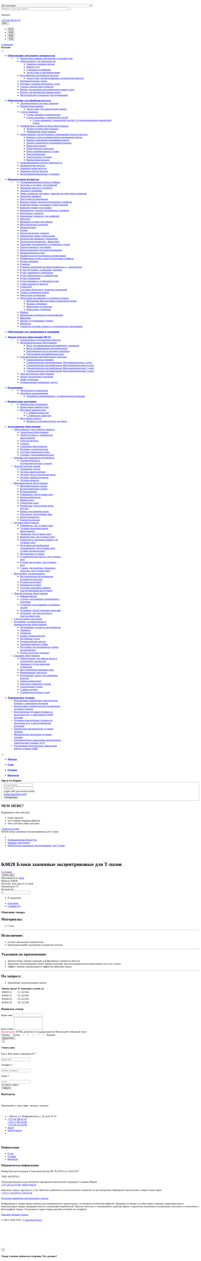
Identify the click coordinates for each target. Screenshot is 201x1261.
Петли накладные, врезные (34, 233)
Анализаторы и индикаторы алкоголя (40, 339)
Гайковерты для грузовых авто (36, 494)
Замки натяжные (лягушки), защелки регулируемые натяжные (53, 193)
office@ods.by (15, 1130)
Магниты (25, 219)
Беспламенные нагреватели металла (39, 75)
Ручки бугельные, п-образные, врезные (41, 269)
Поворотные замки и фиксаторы (37, 236)
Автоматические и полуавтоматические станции (36, 462)
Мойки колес (27, 500)
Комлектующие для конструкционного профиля (46, 202)
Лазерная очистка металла (34, 171)
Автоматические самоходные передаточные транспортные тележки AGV (37, 741)
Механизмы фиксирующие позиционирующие (51, 301)
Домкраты (25, 633)
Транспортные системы (39, 157)
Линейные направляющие (34, 393)
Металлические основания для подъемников (44, 95)
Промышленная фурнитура (22, 839)
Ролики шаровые (29, 261)
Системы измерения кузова (34, 452)
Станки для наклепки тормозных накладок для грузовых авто (38, 569)
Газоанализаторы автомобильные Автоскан (43, 356)
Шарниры (25, 318)
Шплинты (25, 323)
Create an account (10, 828)
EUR (11, 32)
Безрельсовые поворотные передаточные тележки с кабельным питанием (36, 702)
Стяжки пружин (29, 689)
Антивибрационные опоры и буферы (40, 182)
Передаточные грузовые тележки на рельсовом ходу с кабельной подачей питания (33, 714)
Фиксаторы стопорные (38, 309)
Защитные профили (30, 196)
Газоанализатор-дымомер (40, 359)
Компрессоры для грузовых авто (37, 536)
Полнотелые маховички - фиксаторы (40, 241)
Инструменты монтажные (34, 199)
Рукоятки (25, 264)
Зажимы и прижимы (31, 190)
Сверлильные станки (31, 686)
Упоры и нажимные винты (34, 292)
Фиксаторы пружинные (33, 295)
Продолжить (8, 1038)
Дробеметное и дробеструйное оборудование (44, 126)
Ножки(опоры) (28, 227)
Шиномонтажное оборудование (31, 483)
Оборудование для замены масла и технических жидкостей (38, 660)
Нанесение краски (36, 145)
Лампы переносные (30, 681)
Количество (7, 889)
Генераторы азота (29, 503)
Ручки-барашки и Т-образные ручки (39, 281)
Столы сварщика (29, 111)
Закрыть (6, 1088)
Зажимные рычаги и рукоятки (36, 187)
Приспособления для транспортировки (41, 250)
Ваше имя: (6, 1015)
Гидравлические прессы (33, 641)
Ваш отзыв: (7, 1029)
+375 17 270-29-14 (11, 1193)
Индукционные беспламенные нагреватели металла (36, 578)
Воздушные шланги (30, 418)
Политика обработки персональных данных (25, 1198)
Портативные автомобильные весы (45, 354)
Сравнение (7, 44)
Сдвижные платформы (38, 69)
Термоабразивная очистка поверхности (41, 162)
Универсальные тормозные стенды (38, 382)
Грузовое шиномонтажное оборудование (34, 529)
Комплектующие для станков (35, 207)
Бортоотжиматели (29, 517)
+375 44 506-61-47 (11, 20)
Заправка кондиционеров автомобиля (34, 457)
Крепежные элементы (32, 213)
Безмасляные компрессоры (34, 407)
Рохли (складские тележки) (34, 652)
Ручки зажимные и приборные (36, 272)
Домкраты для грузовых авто (35, 534)
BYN (11, 29)
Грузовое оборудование (26, 522)
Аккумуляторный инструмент (36, 590)
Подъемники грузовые (32, 553)
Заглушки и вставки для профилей (38, 185)
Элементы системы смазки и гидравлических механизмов (51, 326)
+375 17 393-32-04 (17, 1122)
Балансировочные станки (33, 488)
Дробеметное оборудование (41, 131)
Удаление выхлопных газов (35, 692)
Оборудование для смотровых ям (38, 61)
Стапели (24, 443)
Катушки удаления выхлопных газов (40, 83)
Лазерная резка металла (32, 165)
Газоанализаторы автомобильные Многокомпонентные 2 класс (60, 371)
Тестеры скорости (29, 480)
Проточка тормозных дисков (35, 683)
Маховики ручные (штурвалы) (36, 221)
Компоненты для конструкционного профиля (44, 210)
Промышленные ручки (32, 252)
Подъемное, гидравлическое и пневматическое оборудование (30, 623)
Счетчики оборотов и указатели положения (43, 289)
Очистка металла (29, 440)
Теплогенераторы (35, 154)
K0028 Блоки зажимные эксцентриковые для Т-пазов (36, 845)
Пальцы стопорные (36, 303)
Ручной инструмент (30, 582)
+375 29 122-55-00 (17, 1124)
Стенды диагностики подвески (37, 86)
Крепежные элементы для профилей (39, 216)
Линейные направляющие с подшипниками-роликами (55, 396)
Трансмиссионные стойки (34, 644)
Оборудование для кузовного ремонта (34, 429)
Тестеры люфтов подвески (34, 477)
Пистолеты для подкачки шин (36, 514)
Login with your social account (19, 791)
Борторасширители (30, 497)
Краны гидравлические (32, 635)
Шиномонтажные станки (33, 486)
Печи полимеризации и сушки (42, 151)
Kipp (21, 878)
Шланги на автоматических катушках (46, 421)
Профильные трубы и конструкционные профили (47, 258)
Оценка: (5, 1035)
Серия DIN (26, 286)
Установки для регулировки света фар (40, 610)
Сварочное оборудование (33, 446)
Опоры (24, 230)
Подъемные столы (30, 638)
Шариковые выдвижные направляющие (41, 315)
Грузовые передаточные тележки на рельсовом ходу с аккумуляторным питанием (33, 723)
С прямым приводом (37, 412)
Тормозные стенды (30, 469)
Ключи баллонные (30, 520)
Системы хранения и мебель (35, 587)
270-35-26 (27, 1193)
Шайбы (24, 312)
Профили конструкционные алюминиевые (43, 255)
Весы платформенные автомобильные (46, 348)
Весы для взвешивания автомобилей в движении (52, 345)
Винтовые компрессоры (33, 410)
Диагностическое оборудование (37, 373)
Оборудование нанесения (40, 148)
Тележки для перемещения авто (37, 454)
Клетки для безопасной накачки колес (40, 92)
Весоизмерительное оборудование (38, 342)
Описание (13, 903)
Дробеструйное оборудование (42, 128)
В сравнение (14, 898)
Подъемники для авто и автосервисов (40, 627)
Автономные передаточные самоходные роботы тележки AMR (35, 747)
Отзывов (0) (14, 906)
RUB (11, 36)
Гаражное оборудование (27, 655)
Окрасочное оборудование (34, 432)
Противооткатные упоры (33, 81)
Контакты (13, 1159)
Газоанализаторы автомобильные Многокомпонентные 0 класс (60, 365)
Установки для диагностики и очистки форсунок (36, 614)
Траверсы (25, 630)
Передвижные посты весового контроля (47, 351)
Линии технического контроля (36, 376)
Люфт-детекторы (29, 379)
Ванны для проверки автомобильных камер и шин (47, 89)
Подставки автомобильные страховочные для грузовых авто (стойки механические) (37, 548)
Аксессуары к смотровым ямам (43, 72)
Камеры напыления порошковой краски (47, 140)
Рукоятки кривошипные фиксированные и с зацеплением (51, 267)
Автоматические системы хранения (39, 103)
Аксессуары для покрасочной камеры (46, 109)
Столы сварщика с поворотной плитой (47, 117)
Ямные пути (33, 67)
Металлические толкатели (34, 224)
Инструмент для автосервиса (29, 573)
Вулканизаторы (28, 491)
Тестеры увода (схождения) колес (38, 474)
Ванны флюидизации (37, 159)
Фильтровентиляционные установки (40, 174)
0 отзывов (6, 872)
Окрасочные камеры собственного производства (46, 58)
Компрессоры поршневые (34, 404)
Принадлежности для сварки (35, 247)
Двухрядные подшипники (34, 390)
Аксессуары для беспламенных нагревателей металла (55, 78)
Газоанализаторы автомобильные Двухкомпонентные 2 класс (59, 362)
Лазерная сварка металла (33, 168)
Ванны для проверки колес (34, 511)
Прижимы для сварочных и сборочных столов (45, 244)
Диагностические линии (27, 466)
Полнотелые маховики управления (39, 238)
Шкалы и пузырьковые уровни (36, 320)
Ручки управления (30, 278)
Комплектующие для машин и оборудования (44, 204)
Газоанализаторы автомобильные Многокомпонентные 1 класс (60, 368)
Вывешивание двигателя (33, 672)
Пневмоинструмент (30, 585)
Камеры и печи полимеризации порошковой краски (54, 137)
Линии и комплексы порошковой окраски (48, 143)
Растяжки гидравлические (34, 449)
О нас (11, 1153)
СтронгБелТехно (32, 1220)
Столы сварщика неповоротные (43, 114)
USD (11, 39)
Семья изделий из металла (34, 284)
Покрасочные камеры (31, 106)
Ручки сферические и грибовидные (39, 275)
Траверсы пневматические (40, 64)
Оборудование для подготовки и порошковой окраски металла (53, 134)
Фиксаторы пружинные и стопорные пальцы (44, 298)
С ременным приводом (38, 415)
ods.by (11, 1127)
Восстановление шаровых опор (37, 669)
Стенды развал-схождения (28, 618)
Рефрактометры (28, 596)
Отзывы (12, 1156)
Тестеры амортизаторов (32, 471)
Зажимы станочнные (19, 842)
